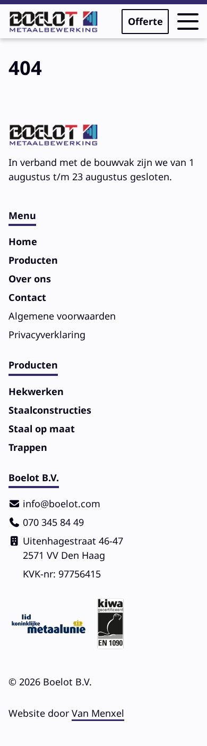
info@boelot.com (61, 503)
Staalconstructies (49, 410)
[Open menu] (188, 21)
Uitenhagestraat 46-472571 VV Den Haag (73, 547)
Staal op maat (41, 428)
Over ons (29, 278)
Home (22, 241)
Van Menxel (98, 713)
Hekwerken (36, 391)
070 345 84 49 (53, 522)
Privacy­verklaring (46, 334)
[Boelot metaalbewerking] (53, 21)
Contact (27, 297)
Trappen (27, 447)
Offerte (145, 21)
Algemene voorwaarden (62, 315)
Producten (33, 260)
